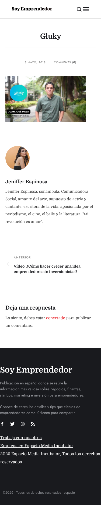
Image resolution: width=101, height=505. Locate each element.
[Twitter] (12, 424)
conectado (55, 318)
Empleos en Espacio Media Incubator (36, 445)
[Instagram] (22, 424)
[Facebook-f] (2, 424)
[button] (79, 9)
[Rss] (33, 424)
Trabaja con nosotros (21, 437)
